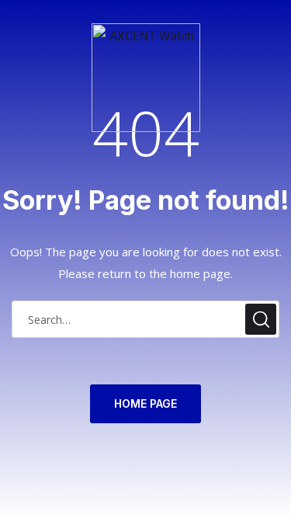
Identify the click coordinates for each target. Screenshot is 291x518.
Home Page (145, 403)
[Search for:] (145, 320)
